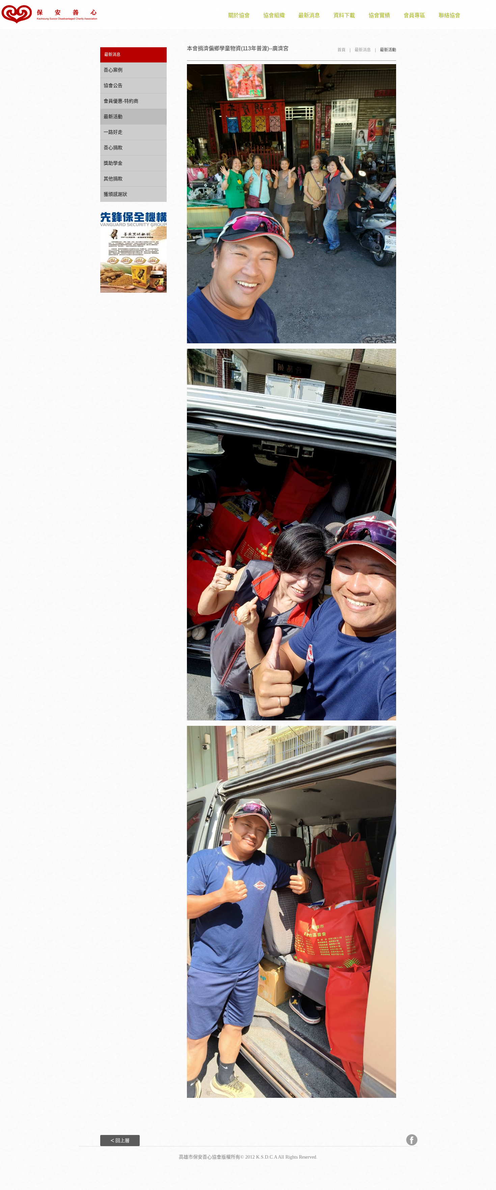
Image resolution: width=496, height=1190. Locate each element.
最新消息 (309, 15)
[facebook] (409, 1139)
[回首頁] (49, 14)
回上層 (122, 1140)
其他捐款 (113, 178)
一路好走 (113, 132)
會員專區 (414, 15)
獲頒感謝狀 (115, 194)
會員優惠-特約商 (121, 101)
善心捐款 (113, 147)
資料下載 (344, 15)
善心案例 (113, 70)
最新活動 (113, 116)
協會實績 (379, 15)
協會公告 (113, 85)
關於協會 (239, 15)
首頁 (341, 50)
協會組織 (274, 15)
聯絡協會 (449, 15)
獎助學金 (113, 163)
